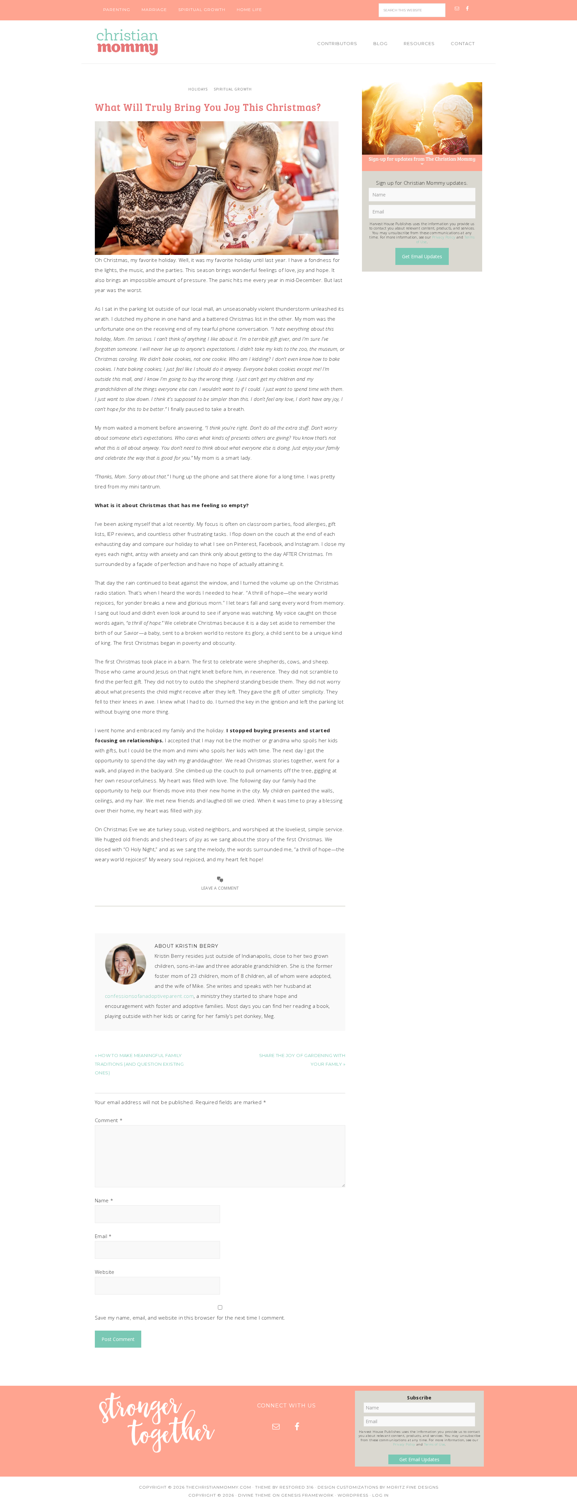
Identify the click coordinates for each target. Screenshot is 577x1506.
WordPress (353, 1495)
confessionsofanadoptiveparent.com (149, 996)
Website (105, 1271)
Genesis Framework (307, 1495)
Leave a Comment (220, 888)
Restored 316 (296, 1487)
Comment (109, 1120)
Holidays (198, 89)
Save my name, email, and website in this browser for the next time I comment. (190, 1317)
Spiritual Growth (233, 89)
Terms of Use (434, 1444)
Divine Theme (254, 1495)
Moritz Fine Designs (412, 1487)
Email (103, 1236)
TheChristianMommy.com (218, 1487)
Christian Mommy (150, 42)
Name (104, 1200)
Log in (380, 1495)
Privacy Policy (443, 237)
